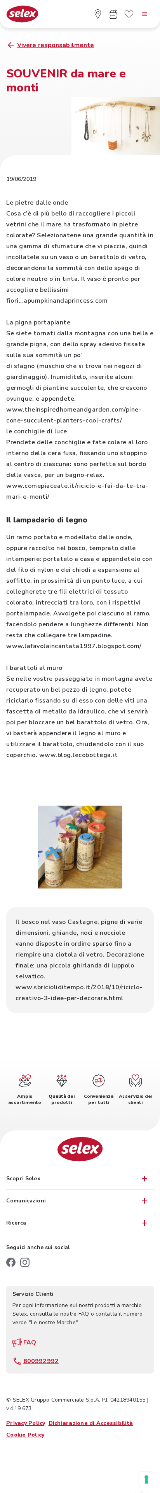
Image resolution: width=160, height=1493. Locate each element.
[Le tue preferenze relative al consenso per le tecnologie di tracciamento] (146, 1479)
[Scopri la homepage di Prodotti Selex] (22, 14)
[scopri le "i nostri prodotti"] (113, 14)
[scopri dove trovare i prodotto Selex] (98, 14)
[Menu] (144, 14)
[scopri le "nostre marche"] (129, 14)
